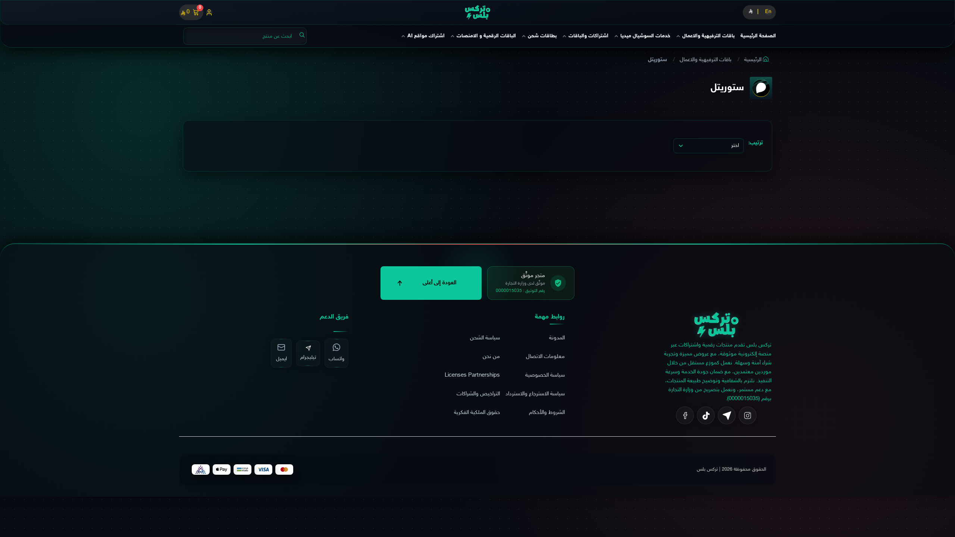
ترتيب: (755, 143)
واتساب (336, 359)
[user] (209, 12)
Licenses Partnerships (472, 375)
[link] (716, 326)
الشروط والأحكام (547, 412)
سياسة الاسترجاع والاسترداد (535, 394)
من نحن (491, 357)
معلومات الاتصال (545, 357)
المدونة (557, 338)
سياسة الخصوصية (545, 375)
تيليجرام (308, 357)
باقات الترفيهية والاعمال (706, 60)
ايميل (281, 359)
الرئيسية (753, 60)
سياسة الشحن (485, 338)
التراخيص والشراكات (478, 394)
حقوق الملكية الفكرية (477, 412)
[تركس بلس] (477, 12)
